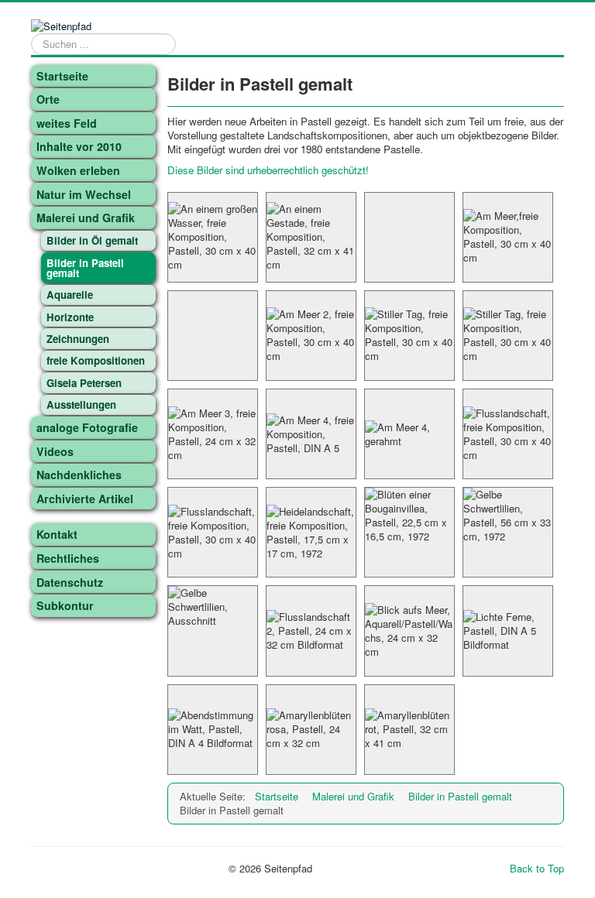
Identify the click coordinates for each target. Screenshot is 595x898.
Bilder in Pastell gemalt (85, 267)
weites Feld (66, 123)
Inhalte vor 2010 (79, 146)
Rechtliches (67, 558)
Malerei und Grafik (85, 217)
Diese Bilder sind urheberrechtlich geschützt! (268, 170)
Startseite (62, 76)
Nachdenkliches (79, 474)
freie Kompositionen (95, 360)
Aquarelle (69, 294)
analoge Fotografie (87, 427)
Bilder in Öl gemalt (92, 240)
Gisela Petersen (84, 382)
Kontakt (56, 534)
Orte (48, 99)
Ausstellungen (81, 404)
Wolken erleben (78, 170)
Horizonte (70, 317)
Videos (55, 451)
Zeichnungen (77, 338)
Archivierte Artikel (84, 498)
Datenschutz (69, 582)
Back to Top (537, 868)
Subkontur (65, 605)
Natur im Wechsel (83, 194)
